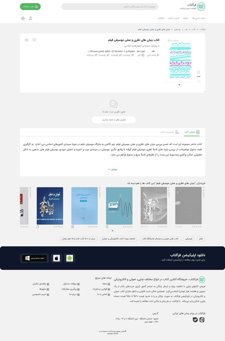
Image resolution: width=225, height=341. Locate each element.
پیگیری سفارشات (69, 289)
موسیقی (188, 238)
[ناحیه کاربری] (30, 18)
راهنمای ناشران (39, 284)
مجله (104, 284)
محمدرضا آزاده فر (116, 51)
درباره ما (73, 294)
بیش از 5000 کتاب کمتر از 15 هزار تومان (78, 238)
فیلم (201, 238)
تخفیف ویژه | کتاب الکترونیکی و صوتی (118, 238)
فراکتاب (110, 331)
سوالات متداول (70, 284)
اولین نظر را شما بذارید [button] (114, 120)
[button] (198, 18)
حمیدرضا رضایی (92, 51)
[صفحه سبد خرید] (23, 18)
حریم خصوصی (39, 294)
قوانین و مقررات (99, 289)
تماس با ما (102, 294)
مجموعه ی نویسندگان (129, 51)
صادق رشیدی (104, 51)
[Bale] (195, 319)
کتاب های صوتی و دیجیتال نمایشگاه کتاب (160, 238)
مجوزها (43, 289)
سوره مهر (141, 51)
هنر (153, 51)
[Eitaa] (201, 319)
